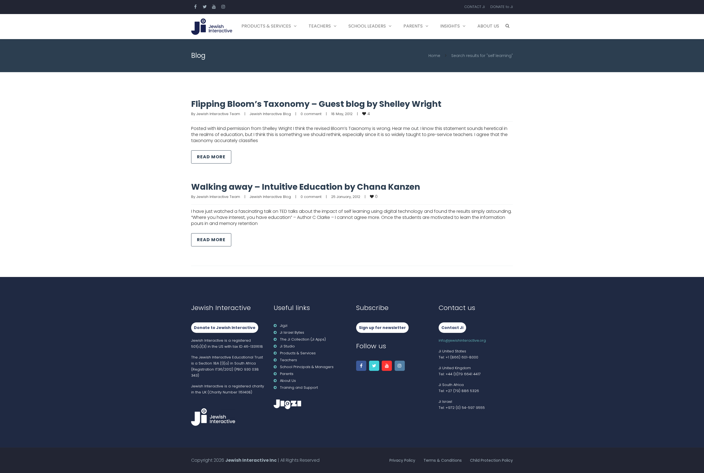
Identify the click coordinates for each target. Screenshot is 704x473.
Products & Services (266, 26)
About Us (488, 26)
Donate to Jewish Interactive (224, 327)
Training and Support (299, 387)
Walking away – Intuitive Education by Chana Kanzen (305, 187)
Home (434, 55)
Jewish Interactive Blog (270, 113)
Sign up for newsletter (382, 327)
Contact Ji (452, 327)
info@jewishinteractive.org (462, 340)
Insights (450, 26)
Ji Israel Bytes (292, 332)
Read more (211, 157)
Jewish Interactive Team (218, 113)
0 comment (311, 113)
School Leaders (367, 26)
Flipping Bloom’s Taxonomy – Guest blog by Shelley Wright (316, 104)
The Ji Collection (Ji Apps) (303, 339)
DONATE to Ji (501, 6)
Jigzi (283, 325)
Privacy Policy (402, 460)
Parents (413, 26)
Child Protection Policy (491, 460)
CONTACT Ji (474, 6)
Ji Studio (287, 346)
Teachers (320, 26)
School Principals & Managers (307, 366)
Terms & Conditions (443, 460)
